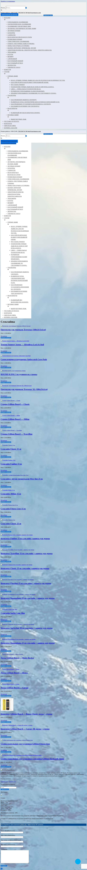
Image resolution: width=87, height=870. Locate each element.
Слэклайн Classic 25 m (11, 523)
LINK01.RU (23, 824)
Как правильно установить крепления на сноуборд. (31, 104)
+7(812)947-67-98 (22, 12)
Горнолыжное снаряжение (17, 22)
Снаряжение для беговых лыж (19, 26)
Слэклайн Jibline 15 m (11, 494)
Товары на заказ (13, 67)
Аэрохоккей (12, 58)
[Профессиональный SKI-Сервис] (1, 795)
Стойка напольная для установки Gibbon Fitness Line (25, 744)
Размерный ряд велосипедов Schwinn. (25, 113)
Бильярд (10, 56)
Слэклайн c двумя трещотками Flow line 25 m (22, 479)
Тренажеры (11, 52)
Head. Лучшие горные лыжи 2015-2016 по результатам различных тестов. (38, 80)
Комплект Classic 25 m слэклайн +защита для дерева (25, 568)
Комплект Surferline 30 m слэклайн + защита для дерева (27, 628)
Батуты (10, 54)
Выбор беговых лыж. (18, 119)
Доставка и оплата (11, 121)
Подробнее (4, 336)
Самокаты (11, 35)
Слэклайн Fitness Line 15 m (13, 509)
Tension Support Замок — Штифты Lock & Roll (22, 344)
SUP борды (11, 33)
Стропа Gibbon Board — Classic (15, 404)
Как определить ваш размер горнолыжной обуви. (30, 82)
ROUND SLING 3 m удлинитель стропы (19, 374)
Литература (11, 65)
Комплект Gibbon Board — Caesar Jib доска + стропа (25, 729)
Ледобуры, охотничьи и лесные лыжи (21, 28)
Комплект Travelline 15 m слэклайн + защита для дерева (27, 553)
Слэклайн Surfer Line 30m (13, 613)
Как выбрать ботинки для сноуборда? (25, 106)
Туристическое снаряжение (18, 41)
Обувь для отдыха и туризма (18, 46)
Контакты (8, 123)
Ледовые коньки (13, 30)
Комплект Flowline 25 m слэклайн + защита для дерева (26, 583)
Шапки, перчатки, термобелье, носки (21, 48)
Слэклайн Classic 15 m (11, 449)
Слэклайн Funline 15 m (11, 464)
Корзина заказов (10, 128)
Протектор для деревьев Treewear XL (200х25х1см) (24, 389)
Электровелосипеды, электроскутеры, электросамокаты (29, 50)
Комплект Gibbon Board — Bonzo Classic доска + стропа (26, 714)
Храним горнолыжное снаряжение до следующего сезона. (33, 93)
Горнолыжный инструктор (9, 14)
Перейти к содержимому (8, 1)
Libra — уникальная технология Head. (26, 89)
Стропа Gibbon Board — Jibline (15, 419)
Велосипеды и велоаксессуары (19, 37)
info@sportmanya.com (34, 12)
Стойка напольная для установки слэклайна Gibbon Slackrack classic (32, 759)
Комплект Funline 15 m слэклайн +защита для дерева (25, 538)
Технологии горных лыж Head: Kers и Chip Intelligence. (32, 87)
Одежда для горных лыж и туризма (20, 43)
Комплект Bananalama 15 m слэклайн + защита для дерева (28, 598)
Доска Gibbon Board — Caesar (14, 688)
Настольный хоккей (15, 61)
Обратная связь (48, 15)
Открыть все (4, 781)
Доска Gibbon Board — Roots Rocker (17, 658)
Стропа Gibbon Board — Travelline (16, 434)
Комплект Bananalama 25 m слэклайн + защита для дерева (28, 643)
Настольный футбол (15, 63)
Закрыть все (12, 781)
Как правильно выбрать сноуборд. (24, 100)
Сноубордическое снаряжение (19, 24)
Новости (7, 69)
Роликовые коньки (14, 39)
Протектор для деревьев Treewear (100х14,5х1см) (23, 330)
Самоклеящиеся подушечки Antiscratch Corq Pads (24, 359)
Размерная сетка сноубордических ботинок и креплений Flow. (35, 102)
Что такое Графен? (18, 84)
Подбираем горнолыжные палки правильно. (28, 91)
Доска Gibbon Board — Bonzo (14, 673)
